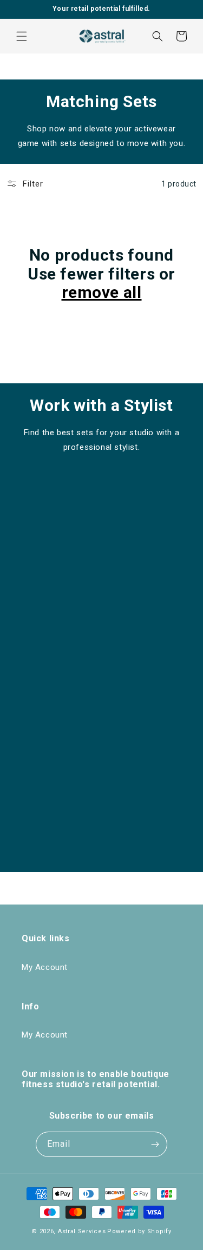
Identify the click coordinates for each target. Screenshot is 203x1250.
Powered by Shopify (139, 1231)
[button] (22, 36)
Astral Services (82, 1231)
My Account (45, 967)
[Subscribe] (155, 1144)
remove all (102, 292)
